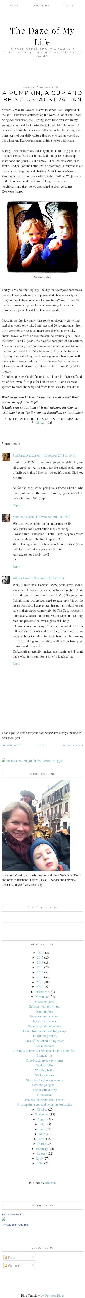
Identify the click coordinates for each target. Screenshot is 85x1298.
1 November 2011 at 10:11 (58, 455)
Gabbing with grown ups (45, 1006)
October (42, 1109)
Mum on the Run (23, 517)
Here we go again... (44, 1085)
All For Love (21, 578)
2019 (41, 952)
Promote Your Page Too (15, 1224)
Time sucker (45, 1094)
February (42, 1148)
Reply (16, 505)
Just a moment (45, 1045)
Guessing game (44, 1001)
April (42, 1139)
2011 (39, 987)
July (42, 1124)
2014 (40, 972)
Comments (14, 1265)
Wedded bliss (44, 1065)
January (42, 1153)
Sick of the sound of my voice (44, 1041)
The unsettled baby (45, 1090)
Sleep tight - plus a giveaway (44, 1080)
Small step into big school (44, 1026)
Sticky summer (44, 1075)
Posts (11, 1257)
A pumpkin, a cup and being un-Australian (44, 1104)
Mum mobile (44, 1011)
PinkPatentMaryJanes (26, 455)
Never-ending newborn (44, 1016)
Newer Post (73, 745)
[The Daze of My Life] (3, 1219)
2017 (40, 957)
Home (14, 5)
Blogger (50, 1182)
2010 (39, 1158)
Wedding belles (44, 1070)
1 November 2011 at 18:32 (48, 578)
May (42, 1134)
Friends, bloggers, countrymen (44, 1099)
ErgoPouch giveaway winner (44, 1060)
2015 (40, 967)
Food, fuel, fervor (44, 1021)
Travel (70, 5)
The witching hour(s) (44, 1036)
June (42, 1129)
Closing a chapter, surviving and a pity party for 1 (45, 1050)
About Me (41, 5)
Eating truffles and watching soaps (45, 1031)
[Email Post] (49, 422)
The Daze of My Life (13, 1214)
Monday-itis (44, 1055)
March (42, 1143)
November (42, 996)
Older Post (11, 745)
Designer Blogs (54, 1295)
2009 (40, 1163)
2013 (40, 977)
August (41, 1119)
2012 (39, 982)
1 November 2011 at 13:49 (53, 517)
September (42, 1114)
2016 (40, 962)
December (42, 992)
